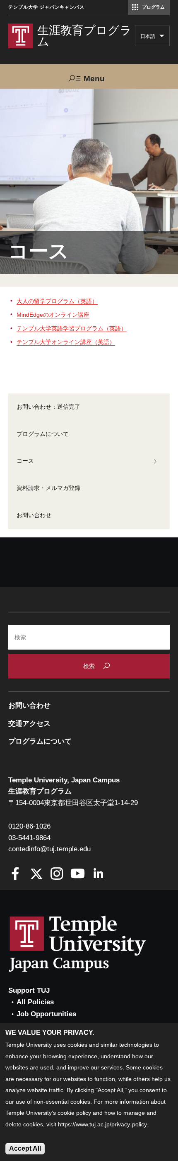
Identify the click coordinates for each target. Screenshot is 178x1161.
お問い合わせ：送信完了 (48, 406)
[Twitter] (36, 874)
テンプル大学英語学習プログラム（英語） (72, 328)
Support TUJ (29, 990)
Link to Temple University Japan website (91, 944)
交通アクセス (29, 724)
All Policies (35, 1002)
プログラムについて (43, 434)
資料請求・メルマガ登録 (48, 488)
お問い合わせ (34, 515)
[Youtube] (77, 874)
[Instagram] (57, 874)
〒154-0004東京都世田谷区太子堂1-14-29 (73, 803)
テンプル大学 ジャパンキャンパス (46, 7)
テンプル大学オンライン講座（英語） (66, 342)
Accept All (25, 1148)
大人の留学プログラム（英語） (57, 301)
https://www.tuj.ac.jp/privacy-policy (102, 1124)
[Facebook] (15, 874)
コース (25, 460)
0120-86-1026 (29, 826)
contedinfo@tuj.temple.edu (49, 849)
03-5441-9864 (29, 838)
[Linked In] (98, 874)
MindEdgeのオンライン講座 (53, 314)
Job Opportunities (46, 1014)
